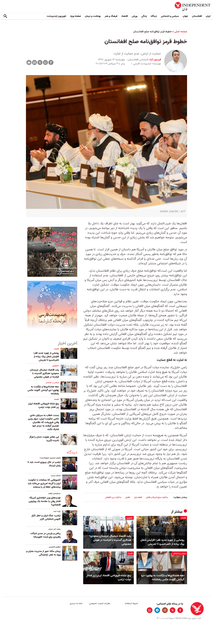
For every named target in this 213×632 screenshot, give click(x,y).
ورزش (134, 16)
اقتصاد (124, 16)
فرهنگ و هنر (111, 16)
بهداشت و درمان (93, 16)
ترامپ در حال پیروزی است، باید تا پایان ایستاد (44, 464)
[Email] (34, 62)
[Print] (28, 62)
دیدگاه (154, 16)
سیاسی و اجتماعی (170, 16)
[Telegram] (157, 610)
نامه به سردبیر (76, 603)
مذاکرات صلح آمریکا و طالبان (157, 497)
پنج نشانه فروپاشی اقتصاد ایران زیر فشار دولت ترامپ (109, 578)
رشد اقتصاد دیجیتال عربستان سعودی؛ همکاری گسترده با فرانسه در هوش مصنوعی (110, 540)
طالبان (127, 497)
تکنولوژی (129, 518)
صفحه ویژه (75, 16)
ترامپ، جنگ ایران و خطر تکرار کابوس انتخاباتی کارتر (46, 517)
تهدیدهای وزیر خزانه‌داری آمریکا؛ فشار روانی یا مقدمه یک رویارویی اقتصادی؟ (45, 501)
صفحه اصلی (180, 31)
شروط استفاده (131, 603)
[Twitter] (39, 62)
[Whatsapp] (45, 62)
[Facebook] (50, 62)
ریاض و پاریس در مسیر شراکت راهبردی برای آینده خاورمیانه (45, 535)
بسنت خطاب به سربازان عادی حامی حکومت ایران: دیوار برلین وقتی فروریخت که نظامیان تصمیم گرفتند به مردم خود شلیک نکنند (43, 422)
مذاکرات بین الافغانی (113, 497)
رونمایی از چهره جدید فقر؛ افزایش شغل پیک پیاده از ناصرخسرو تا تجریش (162, 542)
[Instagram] (165, 610)
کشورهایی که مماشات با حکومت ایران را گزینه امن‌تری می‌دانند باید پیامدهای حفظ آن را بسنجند (44, 483)
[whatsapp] (149, 610)
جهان (185, 16)
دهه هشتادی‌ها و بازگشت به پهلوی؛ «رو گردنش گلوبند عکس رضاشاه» (162, 578)
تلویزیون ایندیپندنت (56, 16)
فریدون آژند (154, 59)
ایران (208, 16)
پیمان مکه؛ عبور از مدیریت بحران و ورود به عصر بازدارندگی (43, 553)
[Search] (5, 16)
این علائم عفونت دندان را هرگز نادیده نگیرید (44, 438)
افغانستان (197, 16)
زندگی (144, 16)
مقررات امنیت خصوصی (99, 603)
